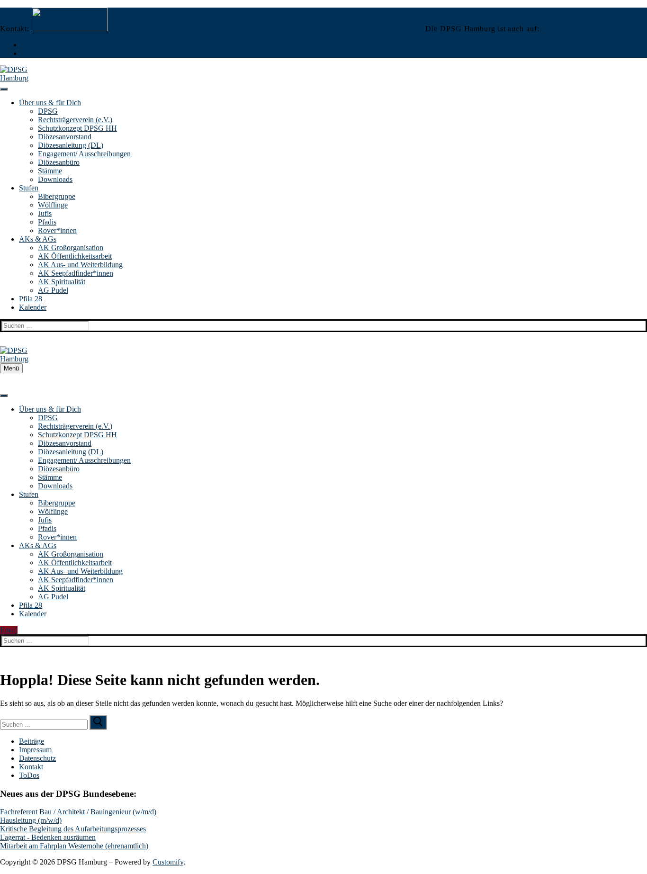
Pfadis (47, 222)
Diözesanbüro (59, 162)
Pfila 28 (30, 299)
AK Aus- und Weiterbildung (80, 265)
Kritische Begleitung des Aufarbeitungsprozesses (73, 829)
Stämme (50, 171)
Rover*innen (57, 230)
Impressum (35, 750)
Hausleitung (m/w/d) (31, 820)
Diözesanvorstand (64, 137)
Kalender (32, 307)
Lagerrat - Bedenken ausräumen (48, 837)
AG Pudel (53, 290)
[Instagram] (24, 45)
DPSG (48, 111)
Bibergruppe (56, 196)
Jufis (45, 213)
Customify (168, 862)
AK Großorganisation (70, 247)
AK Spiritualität (61, 282)
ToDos (29, 775)
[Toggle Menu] (4, 89)
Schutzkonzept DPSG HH (77, 128)
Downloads (55, 179)
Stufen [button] (28, 188)
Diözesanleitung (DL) (70, 145)
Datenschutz (37, 758)
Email (9, 630)
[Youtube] (24, 53)
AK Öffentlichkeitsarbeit (75, 256)
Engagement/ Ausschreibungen (84, 154)
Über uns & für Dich (50, 103)
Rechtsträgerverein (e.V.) (75, 120)
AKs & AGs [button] (37, 239)
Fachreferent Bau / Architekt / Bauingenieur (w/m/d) (78, 812)
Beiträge (31, 741)
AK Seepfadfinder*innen (75, 273)
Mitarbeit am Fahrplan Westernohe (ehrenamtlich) (74, 846)
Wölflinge (53, 205)
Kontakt (31, 767)
